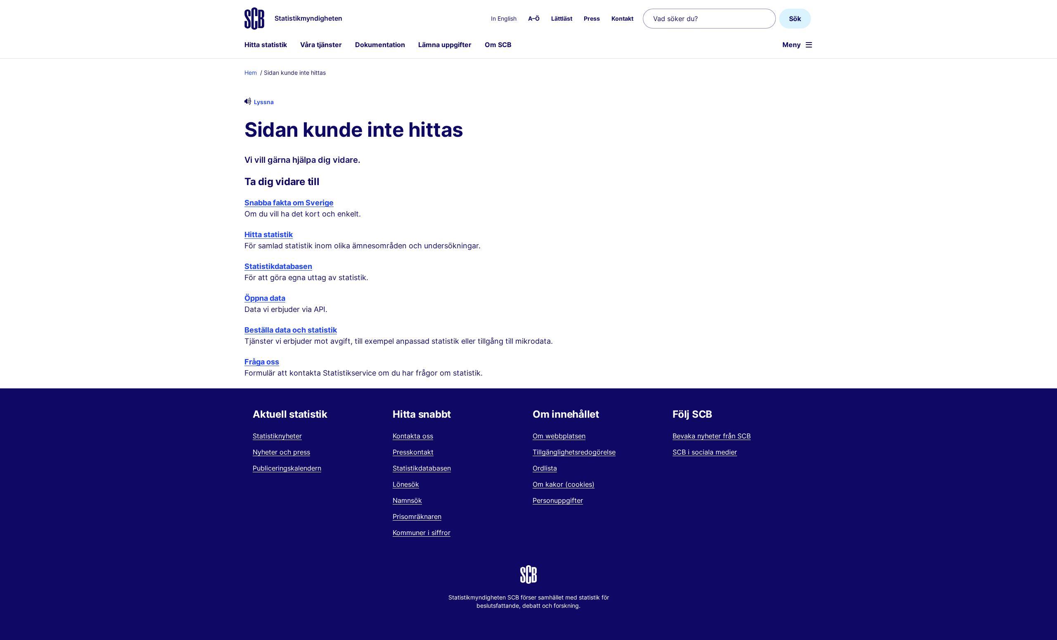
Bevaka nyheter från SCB (712, 436)
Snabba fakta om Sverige (289, 202)
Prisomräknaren (417, 516)
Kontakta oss (413, 436)
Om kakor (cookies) (564, 484)
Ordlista (545, 468)
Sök (795, 18)
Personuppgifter (558, 500)
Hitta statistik (265, 44)
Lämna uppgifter (445, 44)
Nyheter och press (281, 452)
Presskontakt (413, 452)
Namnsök (407, 500)
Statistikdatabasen (278, 266)
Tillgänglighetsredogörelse (574, 452)
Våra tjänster (321, 44)
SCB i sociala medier (705, 452)
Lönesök (406, 484)
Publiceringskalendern (287, 468)
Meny (791, 44)
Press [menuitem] (592, 18)
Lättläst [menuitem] (561, 18)
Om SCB (498, 44)
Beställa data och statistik (290, 330)
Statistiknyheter (277, 436)
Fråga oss (261, 361)
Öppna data (264, 298)
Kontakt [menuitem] (622, 18)
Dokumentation (380, 44)
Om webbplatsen (559, 436)
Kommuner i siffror (421, 532)
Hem (250, 72)
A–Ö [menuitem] (534, 18)
